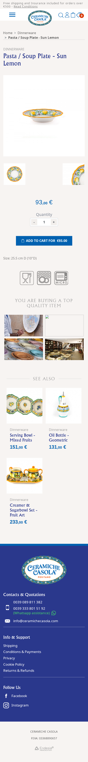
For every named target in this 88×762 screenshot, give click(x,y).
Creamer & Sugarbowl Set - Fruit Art (23, 510)
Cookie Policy (13, 664)
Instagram (20, 705)
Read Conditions (26, 6)
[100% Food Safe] (26, 278)
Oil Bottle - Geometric (59, 438)
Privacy (9, 658)
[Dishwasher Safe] (44, 278)
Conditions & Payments (22, 651)
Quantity (44, 214)
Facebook (19, 695)
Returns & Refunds (18, 670)
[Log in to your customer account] (67, 15)
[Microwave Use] (61, 278)
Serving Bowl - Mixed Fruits (22, 438)
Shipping (10, 645)
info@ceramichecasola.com (35, 620)
